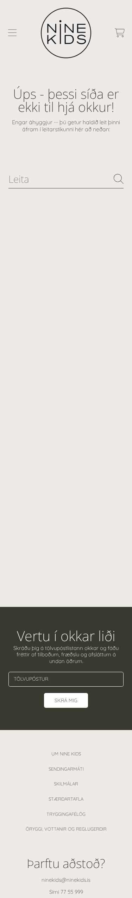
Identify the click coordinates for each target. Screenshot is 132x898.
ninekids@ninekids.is (66, 879)
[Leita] (118, 179)
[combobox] (66, 179)
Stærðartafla (66, 799)
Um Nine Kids (66, 754)
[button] (12, 33)
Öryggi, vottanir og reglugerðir (66, 829)
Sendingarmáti (66, 769)
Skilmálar (66, 783)
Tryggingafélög (66, 814)
